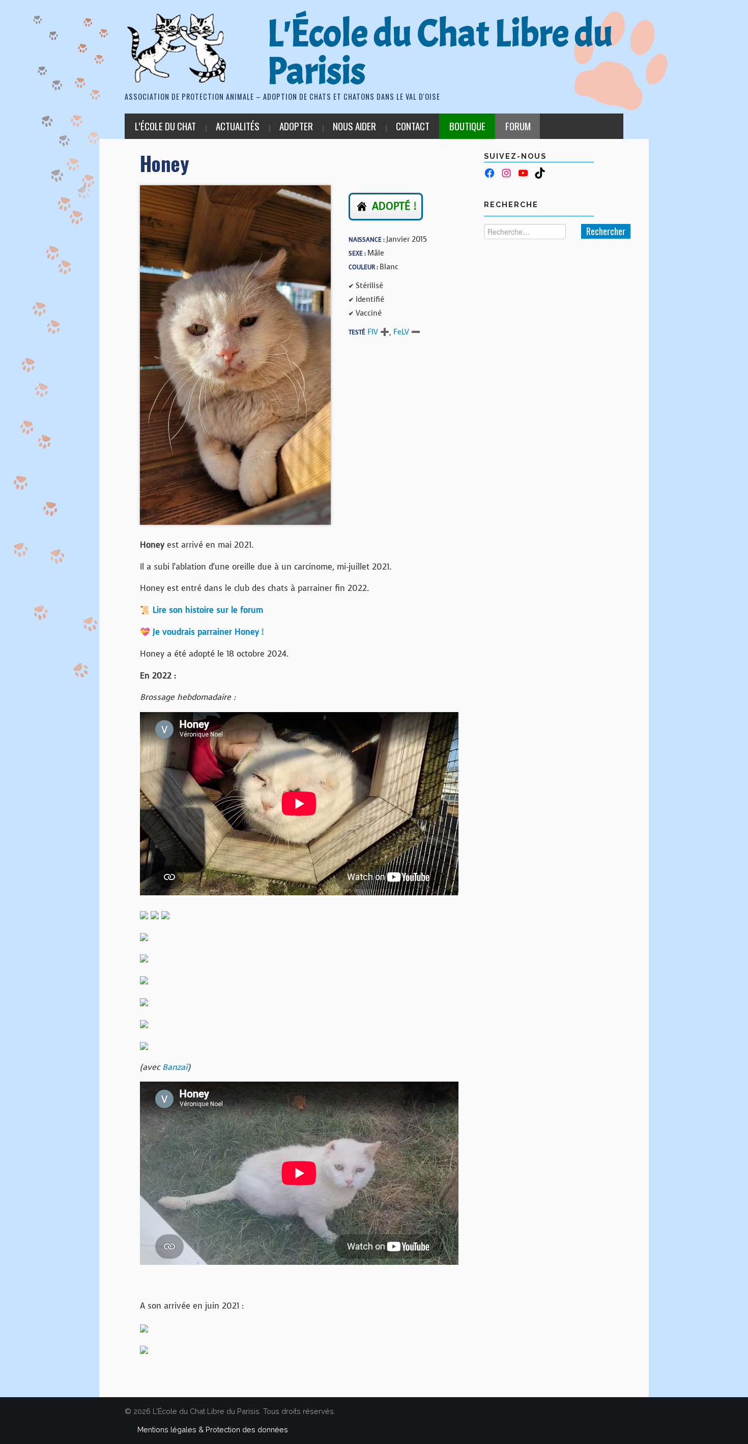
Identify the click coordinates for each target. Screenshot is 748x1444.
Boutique (467, 126)
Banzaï (175, 1067)
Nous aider (354, 126)
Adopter (296, 126)
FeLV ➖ (406, 332)
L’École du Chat (165, 126)
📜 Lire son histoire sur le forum (201, 610)
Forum (518, 126)
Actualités (238, 126)
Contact (412, 126)
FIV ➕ (378, 332)
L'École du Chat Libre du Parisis (440, 52)
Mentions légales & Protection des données (212, 1429)
